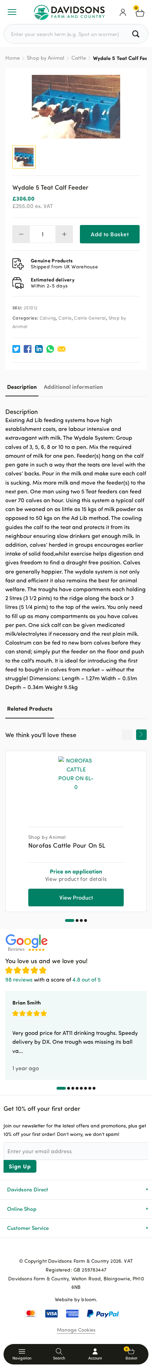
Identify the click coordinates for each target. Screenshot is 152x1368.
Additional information (73, 386)
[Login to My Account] (123, 12)
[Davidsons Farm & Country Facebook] (65, 1249)
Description (22, 386)
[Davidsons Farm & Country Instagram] (87, 1249)
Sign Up (20, 1166)
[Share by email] (61, 349)
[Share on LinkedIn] (39, 349)
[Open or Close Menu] (12, 12)
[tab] (22, 386)
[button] (69, 920)
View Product (76, 897)
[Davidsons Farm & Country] (69, 12)
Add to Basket (110, 234)
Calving (48, 318)
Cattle (78, 57)
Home (12, 57)
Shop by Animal (45, 57)
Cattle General (90, 318)
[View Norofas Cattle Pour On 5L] (76, 786)
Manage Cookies (76, 1330)
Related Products (29, 708)
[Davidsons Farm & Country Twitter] (76, 1249)
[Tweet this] (16, 349)
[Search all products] (136, 33)
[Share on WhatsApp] (50, 349)
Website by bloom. (76, 1299)
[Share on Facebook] (27, 349)
